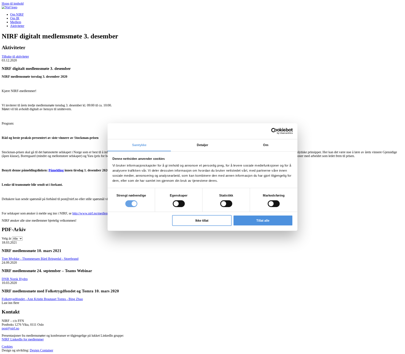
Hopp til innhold (13, 3)
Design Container (41, 350)
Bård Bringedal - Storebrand (59, 258)
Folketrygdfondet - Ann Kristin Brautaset (29, 299)
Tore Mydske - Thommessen (21, 258)
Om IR (14, 18)
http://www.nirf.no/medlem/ (90, 213)
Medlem (15, 22)
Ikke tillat (201, 220)
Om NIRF (17, 14)
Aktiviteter (17, 26)
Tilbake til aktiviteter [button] (15, 56)
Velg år (6, 238)
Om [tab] (265, 144)
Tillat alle (262, 220)
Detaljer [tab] (202, 144)
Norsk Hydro (19, 279)
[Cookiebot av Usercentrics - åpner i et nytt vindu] (274, 131)
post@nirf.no (10, 328)
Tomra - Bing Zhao (70, 299)
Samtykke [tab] (139, 144)
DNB (6, 279)
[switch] (179, 203)
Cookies (7, 346)
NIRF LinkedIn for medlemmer (23, 339)
